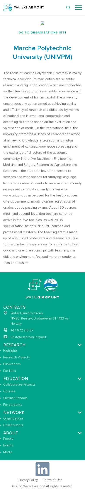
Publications (12, 364)
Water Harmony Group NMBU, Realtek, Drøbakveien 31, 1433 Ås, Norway (40, 318)
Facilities (9, 371)
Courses (9, 391)
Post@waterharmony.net (28, 337)
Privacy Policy (28, 480)
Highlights (10, 351)
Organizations (13, 418)
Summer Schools (15, 398)
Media (7, 452)
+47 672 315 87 (22, 330)
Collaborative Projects (19, 384)
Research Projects (16, 357)
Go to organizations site (42, 32)
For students (12, 405)
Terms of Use (52, 480)
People (8, 439)
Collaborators (13, 425)
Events (8, 445)
